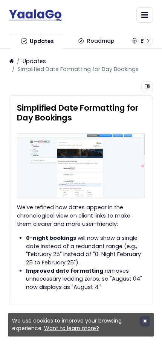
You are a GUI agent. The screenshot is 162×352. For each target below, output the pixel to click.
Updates (34, 61)
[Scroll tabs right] (148, 41)
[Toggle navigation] (144, 15)
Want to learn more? (71, 328)
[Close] (145, 321)
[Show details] (147, 86)
